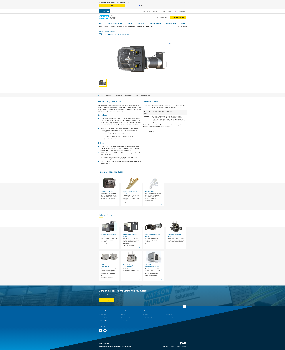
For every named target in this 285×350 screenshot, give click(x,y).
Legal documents (147, 317)
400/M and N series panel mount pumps (108, 265)
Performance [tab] (109, 95)
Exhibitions (162, 11)
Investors (145, 314)
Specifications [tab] (118, 95)
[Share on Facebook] (184, 26)
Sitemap (184, 346)
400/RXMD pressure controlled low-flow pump (152, 265)
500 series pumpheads (107, 191)
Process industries (170, 317)
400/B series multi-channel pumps (175, 235)
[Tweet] (181, 26)
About (100, 23)
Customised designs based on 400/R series (130, 265)
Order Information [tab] (145, 95)
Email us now (102, 314)
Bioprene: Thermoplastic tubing (130, 192)
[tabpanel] (142, 132)
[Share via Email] (186, 26)
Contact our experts (178, 17)
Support (183, 23)
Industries (106, 11)
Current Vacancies (125, 317)
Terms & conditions (148, 320)
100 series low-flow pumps (108, 234)
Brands (130, 23)
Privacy (172, 346)
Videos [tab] (136, 95)
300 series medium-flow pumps (129, 235)
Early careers (124, 320)
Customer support (103, 320)
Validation (141, 23)
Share (150, 131)
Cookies (178, 346)
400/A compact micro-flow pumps (152, 235)
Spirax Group (165, 346)
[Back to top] (184, 306)
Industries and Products (115, 23)
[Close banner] (185, 2)
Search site (145, 11)
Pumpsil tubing (149, 191)
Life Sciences (169, 314)
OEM (167, 320)
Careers (155, 11)
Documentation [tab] (128, 95)
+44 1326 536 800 (103, 317)
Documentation (171, 23)
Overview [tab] (100, 95)
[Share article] (179, 26)
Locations (169, 11)
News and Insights (155, 23)
